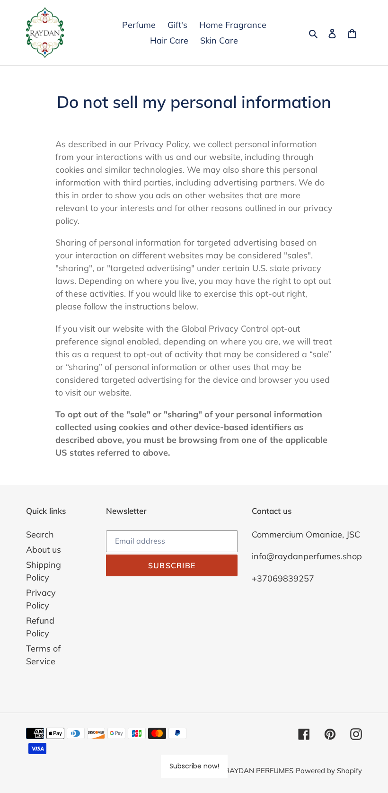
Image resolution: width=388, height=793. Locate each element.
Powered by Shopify (329, 770)
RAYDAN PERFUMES (259, 770)
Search (40, 534)
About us (43, 549)
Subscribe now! (194, 766)
